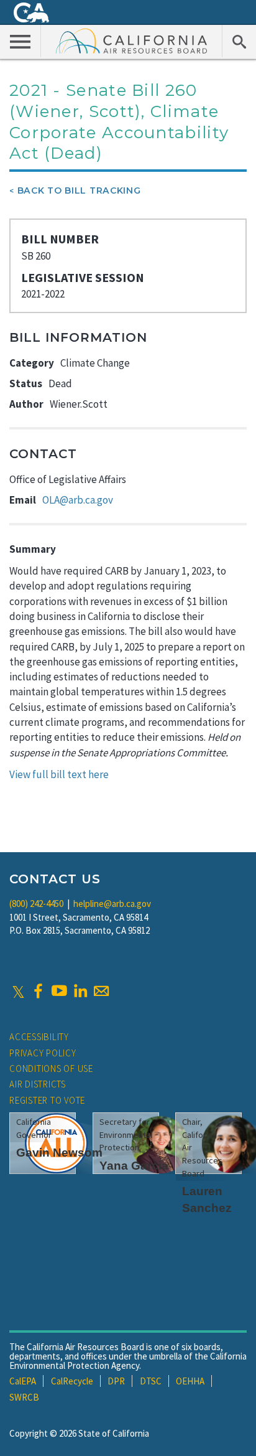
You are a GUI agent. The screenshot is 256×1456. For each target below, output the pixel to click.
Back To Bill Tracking (79, 190)
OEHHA (190, 1381)
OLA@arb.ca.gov (77, 500)
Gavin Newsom (59, 1152)
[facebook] (38, 991)
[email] (101, 991)
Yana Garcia (133, 1165)
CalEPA (22, 1381)
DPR (116, 1381)
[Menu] (20, 41)
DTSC (151, 1381)
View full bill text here (59, 774)
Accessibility (39, 1037)
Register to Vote (47, 1100)
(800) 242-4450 (36, 903)
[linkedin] (80, 991)
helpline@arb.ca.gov (112, 903)
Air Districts (37, 1084)
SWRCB (24, 1397)
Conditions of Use (51, 1068)
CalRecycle (72, 1381)
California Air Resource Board (131, 40)
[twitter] (18, 991)
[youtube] (59, 991)
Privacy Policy (42, 1053)
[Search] (239, 41)
